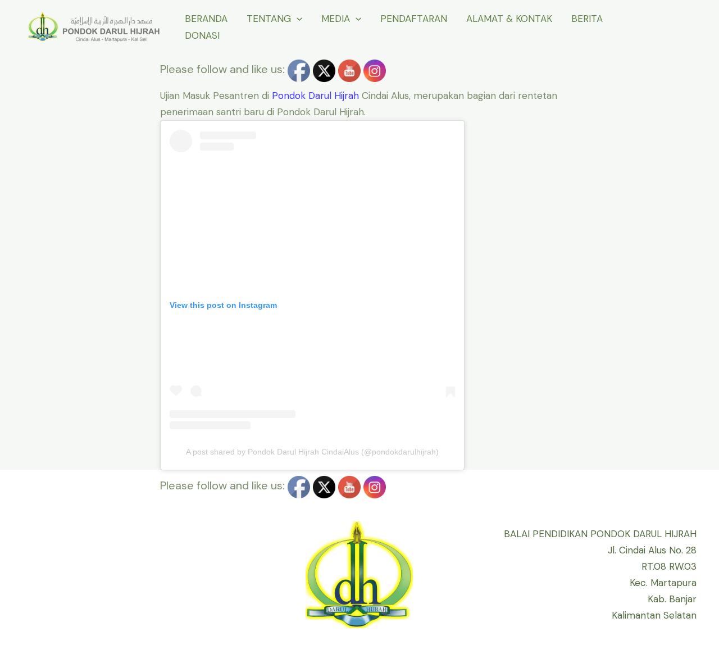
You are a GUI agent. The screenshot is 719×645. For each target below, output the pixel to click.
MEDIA (335, 18)
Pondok (289, 95)
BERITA (587, 18)
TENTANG (269, 18)
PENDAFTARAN (413, 18)
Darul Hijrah (333, 95)
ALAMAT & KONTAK (509, 18)
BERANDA (206, 18)
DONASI (202, 35)
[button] (296, 18)
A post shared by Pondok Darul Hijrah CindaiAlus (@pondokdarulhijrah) (312, 451)
